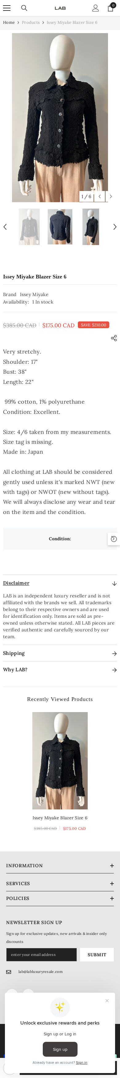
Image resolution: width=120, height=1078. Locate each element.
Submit (97, 954)
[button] (99, 196)
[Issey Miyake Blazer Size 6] (60, 760)
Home (9, 22)
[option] (60, 117)
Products (31, 22)
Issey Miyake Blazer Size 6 (60, 818)
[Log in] (95, 8)
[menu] (6, 8)
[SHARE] (112, 338)
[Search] (24, 8)
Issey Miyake (34, 294)
